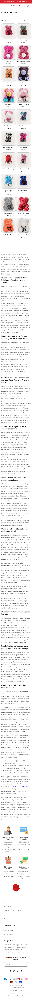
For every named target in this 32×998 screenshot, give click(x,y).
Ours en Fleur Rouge (8, 169)
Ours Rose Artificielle (23, 169)
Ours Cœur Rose (8, 126)
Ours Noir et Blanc (8, 147)
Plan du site (7, 919)
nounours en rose (19, 786)
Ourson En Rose (18, 985)
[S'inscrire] (26, 964)
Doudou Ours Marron (23, 83)
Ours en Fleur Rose (23, 104)
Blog (5, 902)
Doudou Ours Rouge (23, 213)
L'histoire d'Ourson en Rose (12, 910)
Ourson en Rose (8, 40)
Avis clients (7, 906)
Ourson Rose (23, 147)
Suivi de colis (8, 934)
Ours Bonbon (8, 104)
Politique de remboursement (17, 987)
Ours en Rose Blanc (23, 234)
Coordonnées (11, 995)
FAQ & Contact (8, 930)
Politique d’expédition (23, 993)
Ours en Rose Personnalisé (8, 191)
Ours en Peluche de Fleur (23, 61)
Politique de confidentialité (17, 990)
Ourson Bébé (8, 61)
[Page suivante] (26, 245)
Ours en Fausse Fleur (8, 83)
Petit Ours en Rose (23, 190)
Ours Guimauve (23, 126)
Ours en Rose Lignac (23, 40)
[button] (4, 6)
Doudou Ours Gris (9, 213)
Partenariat (7, 915)
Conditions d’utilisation (10, 993)
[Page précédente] (6, 245)
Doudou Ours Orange (8, 234)
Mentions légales (21, 995)
